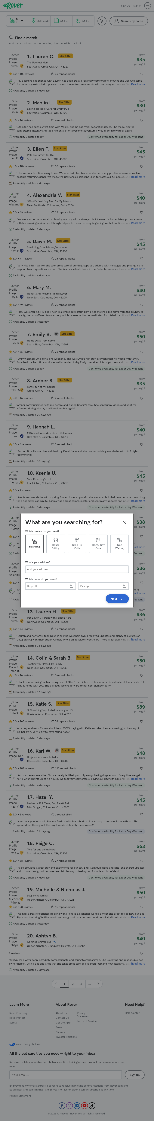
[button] (124, 522)
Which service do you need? (42, 531)
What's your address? (37, 562)
